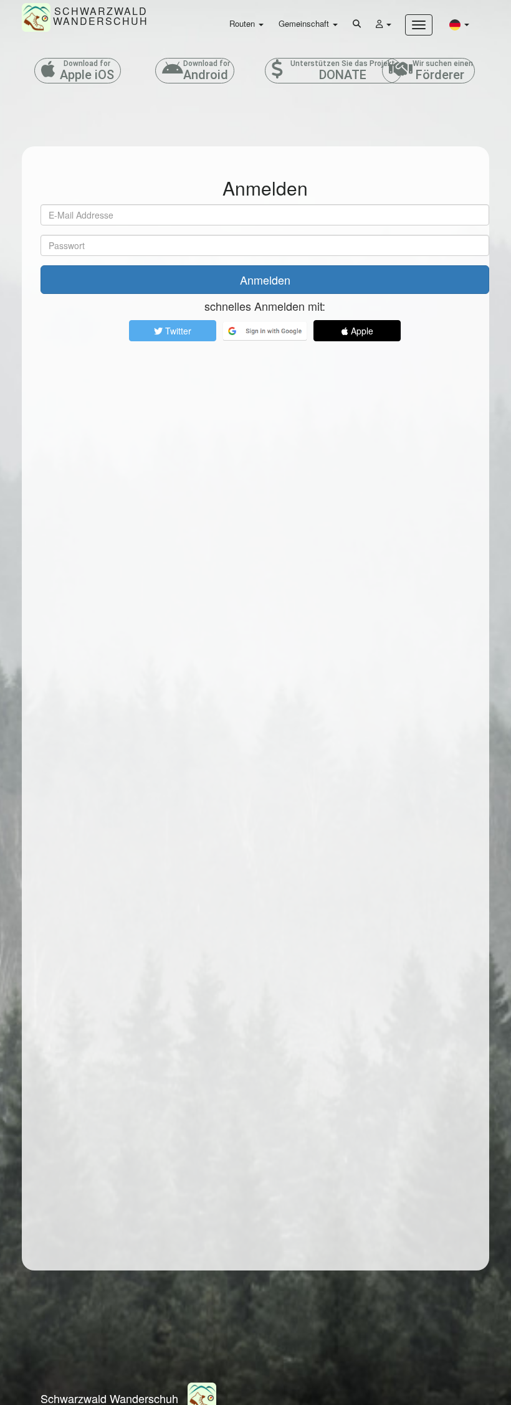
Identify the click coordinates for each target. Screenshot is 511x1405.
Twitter (177, 330)
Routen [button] (243, 23)
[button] (459, 24)
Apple (360, 330)
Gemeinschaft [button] (305, 23)
